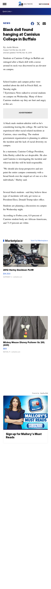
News (6, 23)
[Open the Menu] (4, 4)
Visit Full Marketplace (39, 241)
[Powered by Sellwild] (44, 393)
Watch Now (43, 4)
